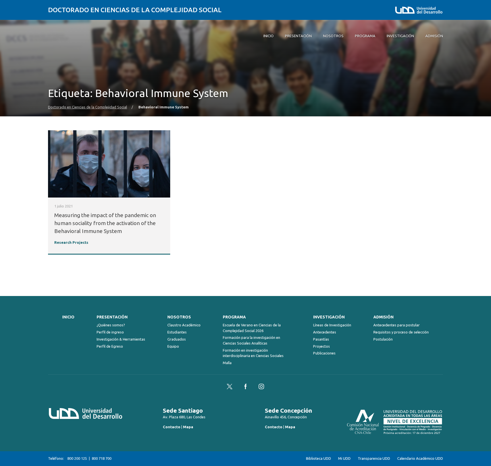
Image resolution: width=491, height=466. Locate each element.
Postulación (383, 339)
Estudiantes (177, 332)
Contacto (171, 427)
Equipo (173, 346)
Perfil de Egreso (110, 346)
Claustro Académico (184, 325)
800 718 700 (101, 458)
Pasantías (321, 339)
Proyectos (321, 346)
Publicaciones (324, 353)
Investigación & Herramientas (121, 339)
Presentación (112, 317)
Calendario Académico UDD (420, 458)
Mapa (188, 427)
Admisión (383, 317)
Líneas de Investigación (332, 325)
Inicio (68, 317)
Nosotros (179, 317)
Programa (234, 317)
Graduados (176, 339)
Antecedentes (324, 332)
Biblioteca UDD (318, 458)
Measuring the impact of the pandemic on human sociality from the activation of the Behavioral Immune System (105, 223)
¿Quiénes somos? (111, 325)
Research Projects (71, 242)
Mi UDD (344, 458)
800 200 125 (77, 458)
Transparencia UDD (374, 458)
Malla (227, 363)
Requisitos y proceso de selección (401, 332)
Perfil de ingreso (110, 332)
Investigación (329, 317)
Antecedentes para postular (396, 325)
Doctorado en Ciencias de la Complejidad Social (135, 9)
